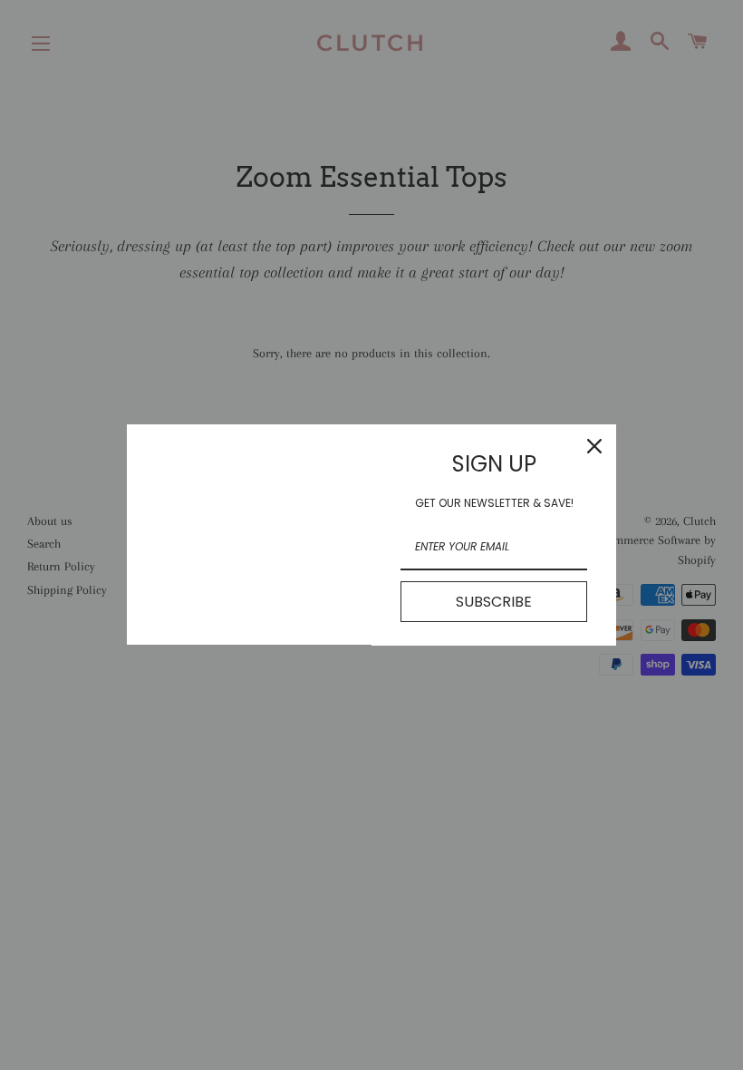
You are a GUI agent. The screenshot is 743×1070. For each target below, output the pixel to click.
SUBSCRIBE (494, 601)
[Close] (594, 446)
